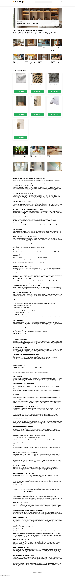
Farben (21, 5)
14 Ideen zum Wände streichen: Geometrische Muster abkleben (53, 173)
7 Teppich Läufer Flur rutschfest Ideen (29, 48)
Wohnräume (15, 5)
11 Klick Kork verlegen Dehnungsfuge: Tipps (51, 157)
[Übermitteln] (51, 2)
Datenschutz (39, 571)
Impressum (35, 571)
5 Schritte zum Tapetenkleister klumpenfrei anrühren (17, 64)
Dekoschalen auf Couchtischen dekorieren (18, 48)
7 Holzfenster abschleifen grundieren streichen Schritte (56, 49)
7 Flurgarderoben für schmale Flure (42, 63)
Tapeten (25, 5)
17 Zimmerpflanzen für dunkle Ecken (20, 156)
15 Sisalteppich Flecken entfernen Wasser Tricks (36, 157)
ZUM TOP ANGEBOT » (20, 91)
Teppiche (42, 5)
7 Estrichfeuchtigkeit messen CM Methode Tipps (43, 48)
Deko (46, 5)
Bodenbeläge (36, 5)
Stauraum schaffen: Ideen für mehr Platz (27, 23)
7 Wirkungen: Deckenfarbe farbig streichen (31, 63)
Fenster (30, 5)
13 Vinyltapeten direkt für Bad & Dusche (36, 173)
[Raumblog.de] (19, 2)
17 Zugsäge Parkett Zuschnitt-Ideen (55, 63)
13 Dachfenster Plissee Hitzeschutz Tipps (20, 173)
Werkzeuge (50, 5)
